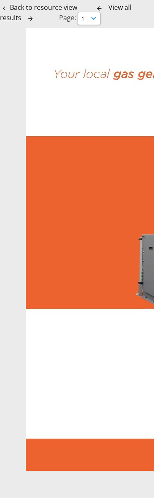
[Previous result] (99, 8)
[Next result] (30, 18)
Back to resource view (43, 7)
